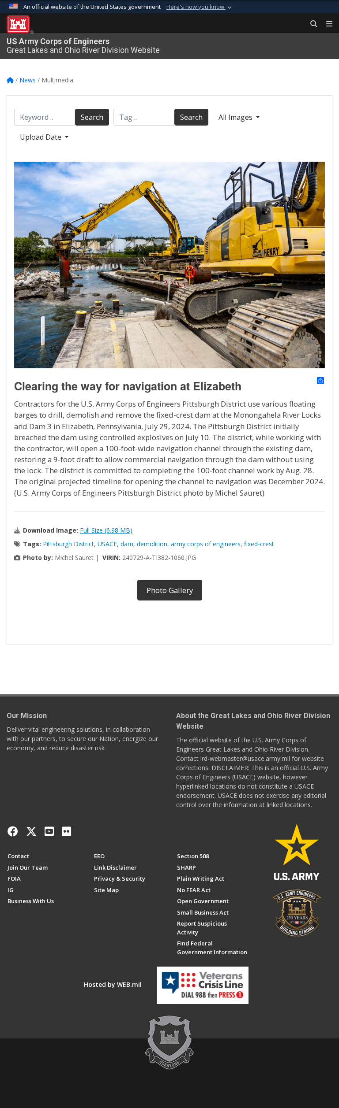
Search (92, 117)
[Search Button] (310, 24)
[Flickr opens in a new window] (66, 831)
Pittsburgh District (68, 544)
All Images (236, 117)
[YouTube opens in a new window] (49, 831)
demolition (152, 544)
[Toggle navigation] (325, 24)
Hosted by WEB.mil (113, 984)
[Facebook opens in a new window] (13, 831)
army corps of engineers (206, 544)
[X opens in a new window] (31, 831)
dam (127, 544)
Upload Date (41, 137)
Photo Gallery (170, 590)
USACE (107, 544)
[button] (200, 7)
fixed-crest (259, 544)
